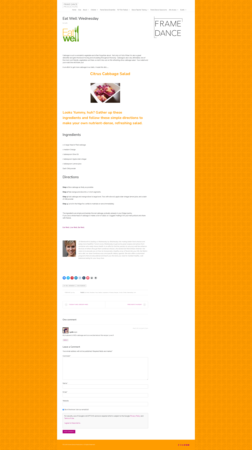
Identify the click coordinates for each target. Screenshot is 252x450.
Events (182, 10)
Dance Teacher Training (139, 10)
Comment (67, 356)
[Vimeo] (186, 445)
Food (96, 292)
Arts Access (172, 10)
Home (74, 10)
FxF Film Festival (122, 10)
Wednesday (130, 292)
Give (79, 10)
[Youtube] (188, 445)
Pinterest (111, 292)
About (85, 10)
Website (66, 401)
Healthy (100, 292)
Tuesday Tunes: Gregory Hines (77, 304)
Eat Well (87, 292)
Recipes (116, 292)
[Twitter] (184, 445)
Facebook (92, 292)
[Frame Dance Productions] (70, 5)
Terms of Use (69, 418)
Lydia (65, 23)
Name (65, 383)
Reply (66, 340)
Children (93, 10)
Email (65, 392)
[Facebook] (179, 445)
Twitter (124, 292)
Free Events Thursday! (136, 304)
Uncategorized (81, 285)
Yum (135, 292)
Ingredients (106, 292)
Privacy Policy (135, 416)
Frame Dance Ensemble (107, 10)
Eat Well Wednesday (69, 285)
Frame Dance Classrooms (159, 10)
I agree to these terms (72, 423)
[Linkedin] (182, 445)
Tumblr (120, 292)
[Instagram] (181, 445)
